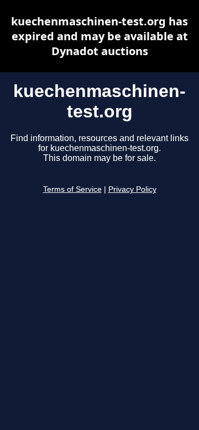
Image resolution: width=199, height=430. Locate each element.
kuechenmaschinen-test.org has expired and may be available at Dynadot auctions (99, 36)
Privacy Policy (132, 189)
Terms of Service (72, 189)
